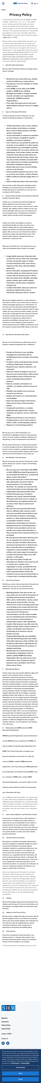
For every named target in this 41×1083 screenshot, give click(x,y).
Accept (21, 1079)
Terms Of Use (5, 1028)
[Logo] (20, 2)
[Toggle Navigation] (7, 3)
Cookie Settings (20, 1067)
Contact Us (5, 1021)
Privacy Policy (5, 1025)
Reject (20, 1073)
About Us (4, 1018)
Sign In (36, 3)
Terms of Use (15, 1063)
